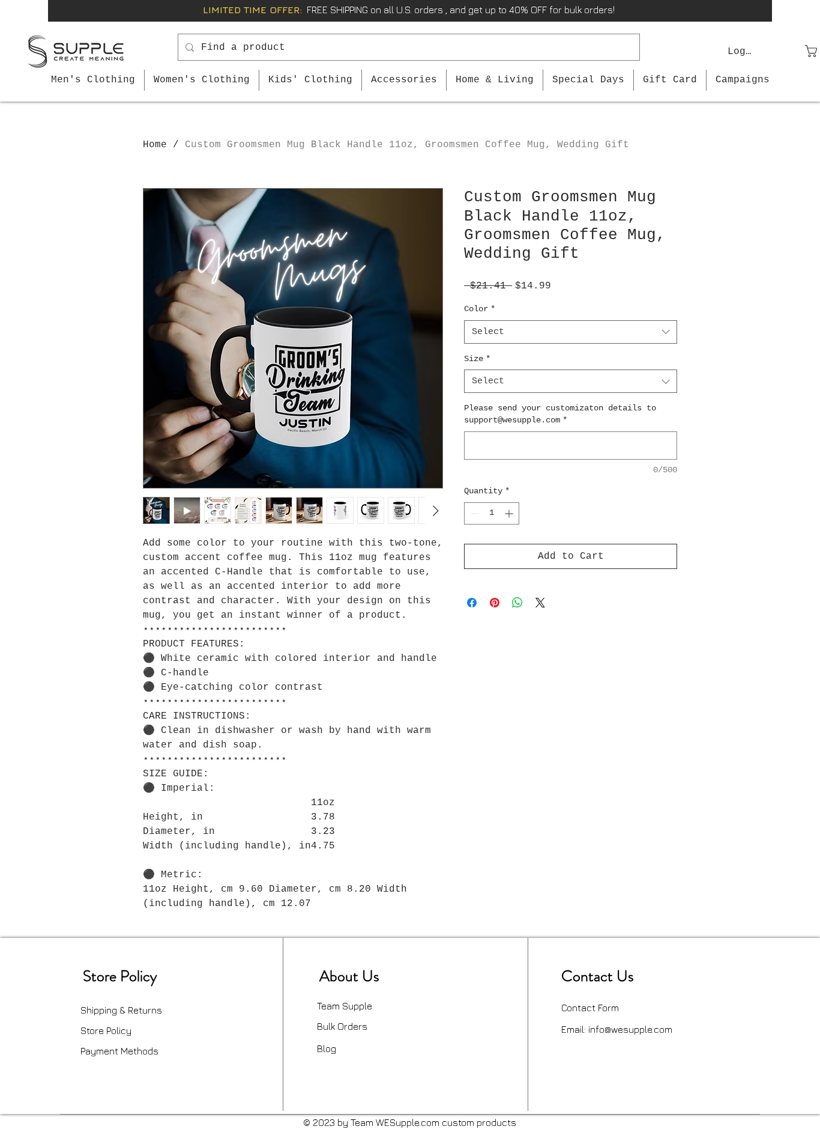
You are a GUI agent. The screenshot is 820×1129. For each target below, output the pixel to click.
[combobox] (570, 332)
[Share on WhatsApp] (517, 602)
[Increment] (509, 513)
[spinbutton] (491, 513)
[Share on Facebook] (472, 602)
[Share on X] (540, 602)
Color (479, 309)
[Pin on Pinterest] (494, 602)
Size (477, 359)
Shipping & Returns (121, 1010)
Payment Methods (119, 1050)
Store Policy (105, 1030)
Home (155, 144)
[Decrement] (473, 513)
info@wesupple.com (630, 1029)
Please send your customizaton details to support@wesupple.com (560, 414)
